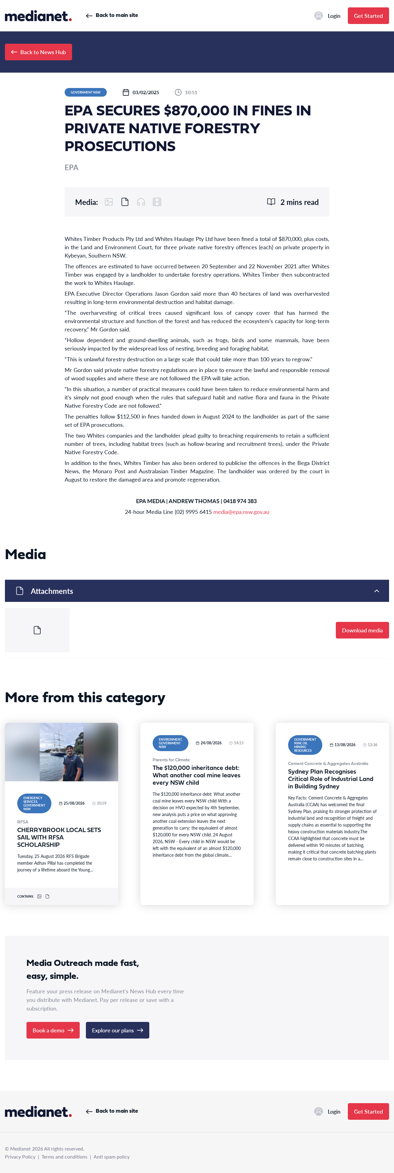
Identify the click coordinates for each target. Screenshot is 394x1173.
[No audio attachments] (141, 202)
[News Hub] (38, 15)
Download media (362, 630)
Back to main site (117, 15)
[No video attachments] (157, 202)
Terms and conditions (64, 1156)
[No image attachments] (109, 202)
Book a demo (48, 1030)
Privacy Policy (20, 1156)
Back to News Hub (43, 52)
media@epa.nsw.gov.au (241, 511)
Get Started (368, 15)
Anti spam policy (112, 1156)
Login (334, 15)
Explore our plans (113, 1030)
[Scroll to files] (125, 202)
